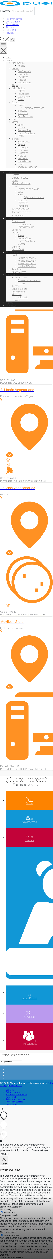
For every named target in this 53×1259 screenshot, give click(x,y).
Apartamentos (19, 272)
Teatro (21, 136)
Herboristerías (24, 161)
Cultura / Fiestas (20, 177)
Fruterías (22, 155)
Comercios (11, 274)
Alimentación (18, 291)
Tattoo (21, 99)
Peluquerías (23, 93)
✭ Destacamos (19, 277)
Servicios (16, 102)
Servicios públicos (20, 208)
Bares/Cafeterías (26, 227)
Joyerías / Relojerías (27, 167)
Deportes (16, 119)
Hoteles (21, 65)
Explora (9, 60)
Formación (23, 203)
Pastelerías (23, 77)
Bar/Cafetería (24, 71)
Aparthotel (17, 269)
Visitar (15, 122)
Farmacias (23, 113)
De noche (16, 229)
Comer (15, 68)
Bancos (21, 105)
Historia (15, 175)
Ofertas (21, 283)
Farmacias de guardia (28, 189)
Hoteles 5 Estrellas (27, 266)
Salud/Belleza (18, 88)
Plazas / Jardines (26, 133)
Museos (21, 127)
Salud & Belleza (19, 288)
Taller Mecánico (25, 116)
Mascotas (16, 294)
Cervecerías (23, 74)
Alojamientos (18, 63)
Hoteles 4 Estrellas (27, 263)
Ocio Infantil (18, 249)
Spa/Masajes (24, 96)
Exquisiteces (24, 141)
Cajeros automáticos (34, 108)
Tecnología (23, 147)
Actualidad (11, 305)
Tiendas (16, 138)
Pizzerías (22, 79)
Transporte (23, 205)
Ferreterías (23, 150)
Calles (21, 124)
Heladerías (23, 158)
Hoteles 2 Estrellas (27, 258)
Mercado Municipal (21, 183)
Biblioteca (22, 110)
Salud (20, 191)
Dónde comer (18, 221)
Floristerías (23, 152)
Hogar (21, 164)
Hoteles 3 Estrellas (27, 260)
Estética (21, 91)
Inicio (8, 57)
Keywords (5, 11)
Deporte (21, 144)
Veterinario (23, 297)
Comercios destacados (29, 280)
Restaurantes (24, 82)
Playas (15, 85)
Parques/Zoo (24, 130)
